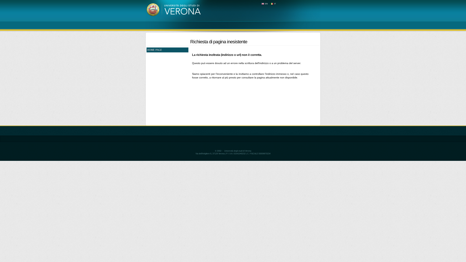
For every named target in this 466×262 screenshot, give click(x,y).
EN (266, 4)
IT (275, 4)
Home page (154, 50)
